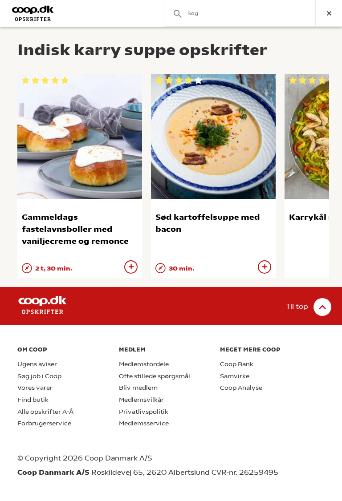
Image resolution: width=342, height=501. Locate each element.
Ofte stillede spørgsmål (154, 376)
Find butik (33, 400)
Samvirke (234, 376)
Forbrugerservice (44, 423)
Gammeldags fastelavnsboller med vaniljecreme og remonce (75, 229)
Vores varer (35, 388)
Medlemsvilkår (141, 400)
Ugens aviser (37, 364)
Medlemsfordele (144, 364)
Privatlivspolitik (143, 412)
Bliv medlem (138, 388)
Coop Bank (236, 364)
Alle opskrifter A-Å (45, 412)
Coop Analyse (241, 388)
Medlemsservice (144, 423)
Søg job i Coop (39, 376)
